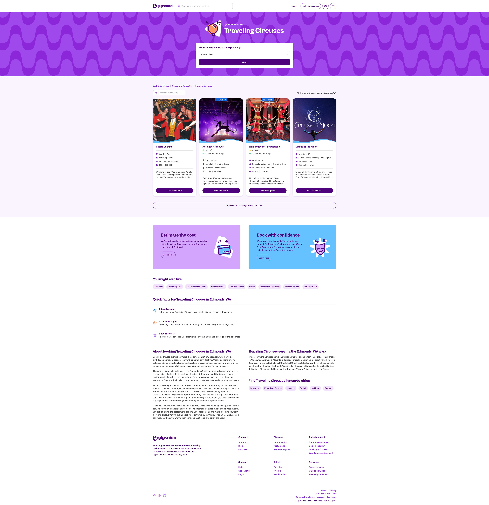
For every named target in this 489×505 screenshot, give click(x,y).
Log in (294, 6)
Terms (323, 490)
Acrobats (158, 287)
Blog (240, 446)
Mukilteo (315, 388)
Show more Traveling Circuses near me (244, 205)
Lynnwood (254, 388)
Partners (242, 449)
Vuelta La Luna (164, 146)
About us (243, 442)
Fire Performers (237, 287)
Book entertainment (319, 442)
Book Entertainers (161, 86)
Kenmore (291, 388)
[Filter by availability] (172, 92)
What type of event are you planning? (220, 47)
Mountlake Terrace (273, 388)
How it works (280, 442)
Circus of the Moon (306, 146)
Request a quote (282, 449)
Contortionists (218, 287)
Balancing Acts (175, 287)
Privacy (332, 490)
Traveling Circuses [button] (254, 30)
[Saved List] (325, 6)
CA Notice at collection (325, 494)
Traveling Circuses (203, 86)
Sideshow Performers (270, 287)
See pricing (168, 255)
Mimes (252, 287)
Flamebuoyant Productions (264, 146)
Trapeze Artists (292, 287)
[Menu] (333, 6)
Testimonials (280, 474)
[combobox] (205, 6)
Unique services (317, 471)
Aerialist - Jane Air (213, 146)
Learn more (264, 258)
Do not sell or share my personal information (316, 497)
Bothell (303, 388)
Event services (316, 467)
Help (240, 467)
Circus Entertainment (196, 287)
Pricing (277, 471)
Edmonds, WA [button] (235, 24)
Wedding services (318, 474)
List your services (311, 6)
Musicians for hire (318, 449)
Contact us (244, 471)
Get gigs (278, 467)
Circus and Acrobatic (182, 86)
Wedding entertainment (321, 453)
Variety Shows (310, 287)
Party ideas (279, 446)
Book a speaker (317, 446)
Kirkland (328, 388)
